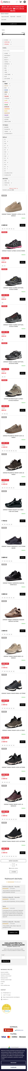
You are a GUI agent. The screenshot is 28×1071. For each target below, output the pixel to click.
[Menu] (24, 1)
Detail (22, 225)
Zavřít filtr (13, 23)
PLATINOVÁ (7, 117)
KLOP (6, 76)
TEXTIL (7, 185)
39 (6, 154)
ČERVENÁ (7, 96)
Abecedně (3, 19)
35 (5, 139)
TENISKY (7, 131)
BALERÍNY (7, 127)
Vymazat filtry (12, 188)
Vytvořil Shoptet (15, 1047)
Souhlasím (13, 1067)
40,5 (6, 160)
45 (5, 171)
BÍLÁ (6, 88)
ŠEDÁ (6, 94)
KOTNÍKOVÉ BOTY (9, 133)
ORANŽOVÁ (7, 109)
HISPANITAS (8, 64)
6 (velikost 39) (8, 175)
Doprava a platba (4, 972)
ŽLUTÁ (6, 111)
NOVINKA (7, 40)
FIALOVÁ (7, 115)
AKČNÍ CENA (8, 42)
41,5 (6, 164)
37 (6, 145)
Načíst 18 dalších (13, 860)
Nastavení (13, 1062)
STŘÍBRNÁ (7, 98)
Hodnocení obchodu (13, 878)
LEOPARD (7, 119)
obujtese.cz (5, 999)
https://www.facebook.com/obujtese (11, 997)
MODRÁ (7, 90)
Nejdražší (19, 16)
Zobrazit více (13, 932)
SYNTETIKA (8, 183)
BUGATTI (7, 60)
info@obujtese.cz (7, 993)
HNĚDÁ (7, 92)
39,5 (6, 156)
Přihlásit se (6, 961)
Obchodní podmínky (5, 974)
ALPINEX (7, 53)
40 (6, 158)
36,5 (6, 143)
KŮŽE (6, 181)
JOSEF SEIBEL (8, 74)
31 (16, 865)
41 (6, 162)
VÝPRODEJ (7, 44)
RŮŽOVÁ (7, 102)
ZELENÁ (7, 104)
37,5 (6, 148)
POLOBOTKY (8, 129)
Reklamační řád (4, 978)
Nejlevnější (12, 16)
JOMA (6, 72)
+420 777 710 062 (6, 995)
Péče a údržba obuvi (5, 985)
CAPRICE (7, 62)
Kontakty (3, 981)
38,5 (6, 152)
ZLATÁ (6, 100)
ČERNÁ (7, 83)
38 (6, 150)
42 (6, 166)
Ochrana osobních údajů (6, 979)
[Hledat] (16, 1)
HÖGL (6, 66)
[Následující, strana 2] (13, 865)
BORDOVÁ (7, 107)
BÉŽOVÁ (7, 86)
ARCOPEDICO (8, 55)
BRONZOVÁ (7, 113)
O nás (2, 983)
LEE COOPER (8, 78)
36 (6, 141)
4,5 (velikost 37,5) (9, 173)
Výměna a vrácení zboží (6, 976)
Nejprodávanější (5, 16)
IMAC (6, 68)
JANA (6, 70)
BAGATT (7, 57)
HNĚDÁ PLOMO (8, 121)
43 (6, 169)
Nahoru (14, 871)
